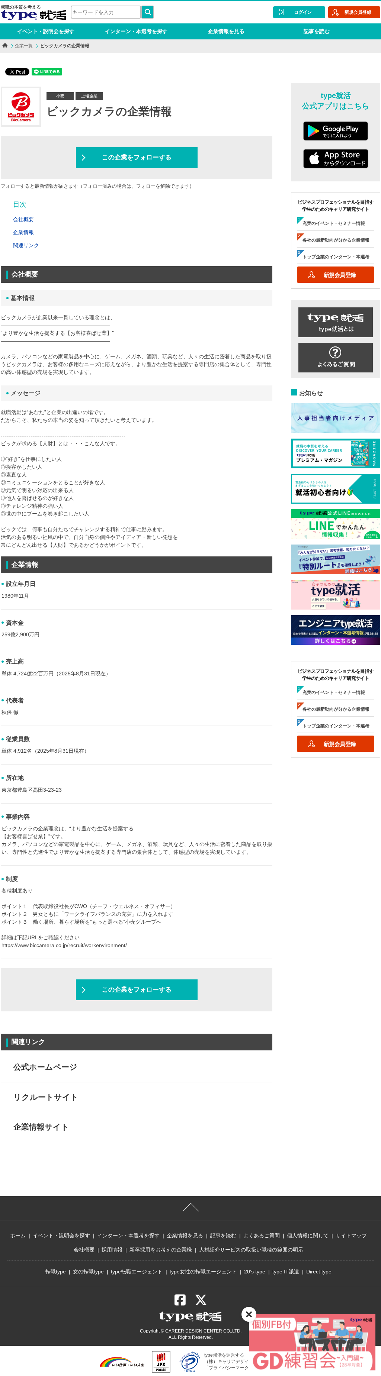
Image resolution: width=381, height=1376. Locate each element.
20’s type (254, 1272)
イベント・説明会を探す (45, 31)
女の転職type (88, 1272)
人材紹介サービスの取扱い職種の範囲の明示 (251, 1250)
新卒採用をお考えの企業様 (160, 1250)
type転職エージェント (137, 1272)
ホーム (18, 1235)
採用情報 (112, 1250)
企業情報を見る (226, 31)
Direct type (319, 1272)
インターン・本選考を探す (136, 31)
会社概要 (84, 1250)
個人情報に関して (308, 1235)
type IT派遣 (285, 1272)
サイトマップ (351, 1235)
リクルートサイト (46, 1097)
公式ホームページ (45, 1067)
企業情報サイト (41, 1127)
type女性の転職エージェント (203, 1272)
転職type (55, 1272)
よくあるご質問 (261, 1235)
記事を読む (317, 31)
